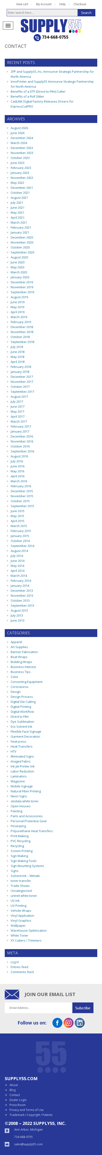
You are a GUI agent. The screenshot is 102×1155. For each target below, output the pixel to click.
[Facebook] (57, 1026)
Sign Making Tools (24, 861)
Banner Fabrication (24, 652)
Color (14, 677)
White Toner (19, 935)
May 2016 (17, 471)
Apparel (16, 642)
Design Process (22, 697)
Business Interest (23, 667)
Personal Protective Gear (29, 821)
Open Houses (21, 806)
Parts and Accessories (27, 816)
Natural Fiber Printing (26, 791)
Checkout (80, 4)
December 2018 (22, 327)
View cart (22, 4)
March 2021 (19, 222)
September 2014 (22, 546)
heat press (18, 741)
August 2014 (19, 551)
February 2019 (21, 322)
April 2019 (17, 312)
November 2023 (22, 153)
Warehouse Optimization (29, 930)
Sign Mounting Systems (27, 866)
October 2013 (20, 600)
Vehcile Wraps (21, 910)
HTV (13, 751)
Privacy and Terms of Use (26, 1110)
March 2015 (19, 526)
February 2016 (21, 486)
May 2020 (17, 267)
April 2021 (17, 217)
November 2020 (22, 242)
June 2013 (17, 620)
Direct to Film (20, 716)
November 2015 (22, 496)
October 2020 (20, 247)
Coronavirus (19, 687)
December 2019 (22, 282)
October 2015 (20, 501)
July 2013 (17, 615)
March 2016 (19, 481)
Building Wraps (21, 662)
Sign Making (19, 856)
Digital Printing (21, 706)
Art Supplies (19, 647)
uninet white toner (24, 895)
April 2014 (17, 570)
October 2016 (20, 446)
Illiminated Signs (22, 756)
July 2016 (17, 461)
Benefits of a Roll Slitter (27, 96)
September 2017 (22, 391)
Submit (84, 1007)
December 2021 (22, 187)
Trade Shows (20, 886)
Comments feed (22, 972)
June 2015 (17, 511)
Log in (15, 962)
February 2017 (21, 426)
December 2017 (22, 376)
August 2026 (19, 128)
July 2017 (17, 401)
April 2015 (17, 521)
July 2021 (17, 202)
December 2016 (22, 436)
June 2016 (17, 466)
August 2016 (19, 456)
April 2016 (17, 476)
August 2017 (19, 396)
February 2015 (21, 531)
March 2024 (19, 143)
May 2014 (17, 566)
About (13, 1085)
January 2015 (20, 536)
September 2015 (22, 506)
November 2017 (22, 381)
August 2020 (19, 257)
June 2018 (17, 352)
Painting (16, 811)
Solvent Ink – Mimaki (25, 876)
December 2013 (22, 590)
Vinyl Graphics (21, 920)
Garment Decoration (25, 736)
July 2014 (17, 556)
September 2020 (22, 252)
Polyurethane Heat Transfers (32, 831)
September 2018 (22, 342)
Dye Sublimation (22, 721)
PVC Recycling (20, 841)
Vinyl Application (22, 915)
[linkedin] (80, 1026)
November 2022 (22, 178)
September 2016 (22, 451)
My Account (43, 4)
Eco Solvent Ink (21, 726)
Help (62, 4)
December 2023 (22, 148)
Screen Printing (21, 851)
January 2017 (20, 431)
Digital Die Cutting (23, 701)
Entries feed (19, 967)
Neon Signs (19, 796)
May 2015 (17, 516)
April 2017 (17, 416)
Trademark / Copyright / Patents (30, 1115)
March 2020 (19, 272)
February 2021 (21, 227)
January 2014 (20, 585)
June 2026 (17, 133)
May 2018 (17, 357)
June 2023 (17, 163)
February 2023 (21, 168)
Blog (12, 1090)
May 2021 (17, 212)
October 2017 (20, 386)
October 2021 (20, 192)
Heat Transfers (21, 746)
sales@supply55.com (28, 1144)
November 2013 (22, 595)
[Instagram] (69, 1026)
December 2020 (22, 237)
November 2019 (22, 287)
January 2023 (20, 173)
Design (16, 692)
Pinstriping (18, 826)
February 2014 (21, 580)
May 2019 (17, 307)
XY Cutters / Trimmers (26, 940)
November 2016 (22, 441)
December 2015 (22, 491)
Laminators (19, 776)
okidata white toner (25, 801)
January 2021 (20, 232)
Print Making (19, 836)
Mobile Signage (22, 786)
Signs (15, 871)
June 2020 (17, 262)
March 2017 (19, 421)
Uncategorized (21, 891)
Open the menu (8, 26)
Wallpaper (18, 925)
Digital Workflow (22, 711)
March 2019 (19, 317)
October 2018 (20, 337)
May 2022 (17, 182)
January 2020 (20, 277)
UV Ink (15, 900)
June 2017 (17, 406)
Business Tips (21, 672)
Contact (14, 1095)
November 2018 (22, 332)
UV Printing (18, 905)
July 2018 (17, 347)
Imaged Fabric (21, 761)
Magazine (18, 781)
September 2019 (22, 292)
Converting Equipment (26, 682)
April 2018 (17, 362)
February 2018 (21, 367)
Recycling (17, 846)
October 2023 (20, 158)
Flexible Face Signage (26, 731)
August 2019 (19, 297)
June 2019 (17, 302)
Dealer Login (18, 1100)
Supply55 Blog (51, 26)
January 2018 (20, 372)
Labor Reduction (22, 771)
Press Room (17, 1105)
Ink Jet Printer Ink (23, 766)
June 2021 (17, 207)
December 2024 (22, 138)
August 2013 (19, 610)
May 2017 (17, 411)
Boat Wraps (19, 657)
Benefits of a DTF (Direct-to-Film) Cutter (38, 91)
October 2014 (20, 541)
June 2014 (17, 561)
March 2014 (19, 575)
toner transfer (21, 881)
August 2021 (19, 197)
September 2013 (22, 605)
